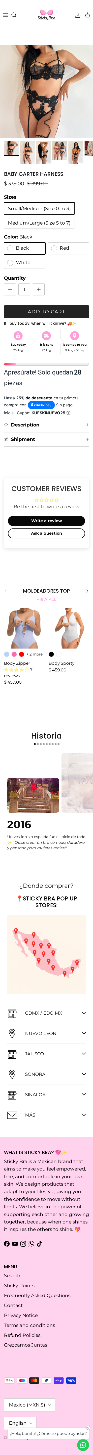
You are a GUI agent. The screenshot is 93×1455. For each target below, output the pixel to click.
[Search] (16, 14)
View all (46, 599)
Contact (13, 1305)
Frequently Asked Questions (37, 1295)
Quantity (15, 278)
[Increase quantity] (39, 289)
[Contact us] (83, 1445)
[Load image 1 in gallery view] (46, 91)
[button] (17, 669)
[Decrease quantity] (10, 289)
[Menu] (5, 14)
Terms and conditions (29, 1325)
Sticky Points (19, 1285)
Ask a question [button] (46, 533)
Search (12, 1275)
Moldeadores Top (46, 591)
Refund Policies (22, 1335)
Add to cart (46, 312)
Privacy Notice (21, 1315)
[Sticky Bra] (46, 14)
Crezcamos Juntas (25, 1345)
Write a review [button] (46, 520)
